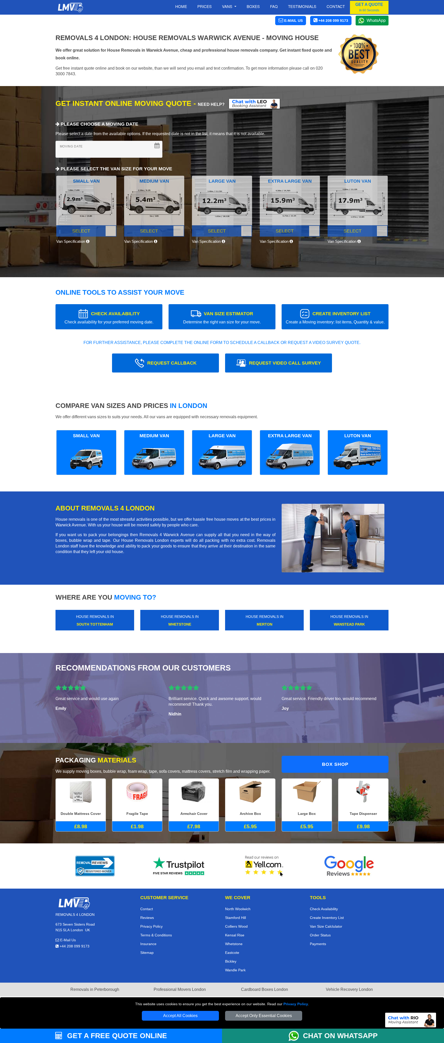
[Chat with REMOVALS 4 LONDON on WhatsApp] (296, 1036)
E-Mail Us (67, 940)
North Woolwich (238, 909)
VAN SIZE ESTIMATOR (222, 317)
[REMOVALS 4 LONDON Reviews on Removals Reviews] (95, 866)
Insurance (148, 944)
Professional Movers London (180, 989)
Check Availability (324, 909)
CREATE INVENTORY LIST (335, 317)
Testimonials (302, 6)
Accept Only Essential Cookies (264, 1015)
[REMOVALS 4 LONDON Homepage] (70, 7)
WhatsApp (376, 20)
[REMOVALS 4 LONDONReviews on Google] (349, 866)
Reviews (147, 918)
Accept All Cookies (180, 1015)
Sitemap (147, 953)
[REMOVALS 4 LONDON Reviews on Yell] (264, 866)
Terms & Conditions (156, 935)
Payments (318, 944)
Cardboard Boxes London (264, 989)
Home (181, 6)
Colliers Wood (236, 926)
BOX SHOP (335, 764)
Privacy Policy (295, 1004)
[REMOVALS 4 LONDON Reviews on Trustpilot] (180, 866)
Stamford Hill (235, 918)
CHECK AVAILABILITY (108, 317)
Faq (274, 6)
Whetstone (234, 944)
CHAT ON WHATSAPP (340, 1036)
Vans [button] (227, 6)
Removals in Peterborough (94, 989)
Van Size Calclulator (326, 926)
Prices (204, 6)
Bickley (230, 961)
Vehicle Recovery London (349, 989)
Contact (336, 6)
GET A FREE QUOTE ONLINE (116, 1036)
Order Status (320, 935)
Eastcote (232, 953)
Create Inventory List (327, 918)
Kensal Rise (234, 935)
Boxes (253, 6)
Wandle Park (235, 970)
